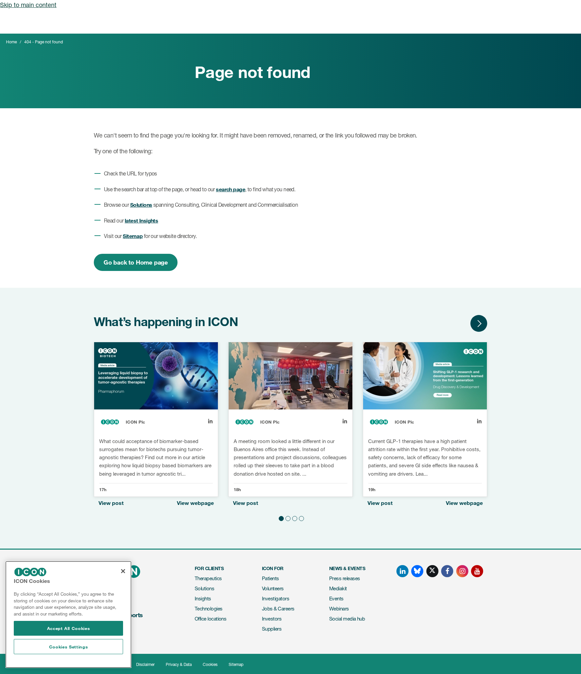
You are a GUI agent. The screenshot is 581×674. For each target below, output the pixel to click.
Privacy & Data (179, 664)
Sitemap (133, 236)
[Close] (123, 571)
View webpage (195, 503)
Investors (271, 619)
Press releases (344, 578)
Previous (458, 323)
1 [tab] (280, 517)
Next (478, 323)
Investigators (275, 598)
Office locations (210, 619)
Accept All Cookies (68, 628)
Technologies (209, 608)
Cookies (210, 664)
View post (111, 503)
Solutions (141, 204)
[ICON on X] (432, 571)
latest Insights (141, 220)
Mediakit (338, 588)
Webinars (339, 608)
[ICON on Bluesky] (417, 571)
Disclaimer (145, 664)
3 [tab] (293, 517)
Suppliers (271, 629)
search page (230, 189)
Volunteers (273, 588)
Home (11, 41)
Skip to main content (28, 4)
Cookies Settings (68, 646)
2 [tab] (287, 517)
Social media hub (347, 619)
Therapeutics (208, 578)
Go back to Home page (136, 262)
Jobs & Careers (278, 608)
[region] (68, 614)
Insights (203, 598)
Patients (270, 578)
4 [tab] (300, 517)
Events (336, 598)
